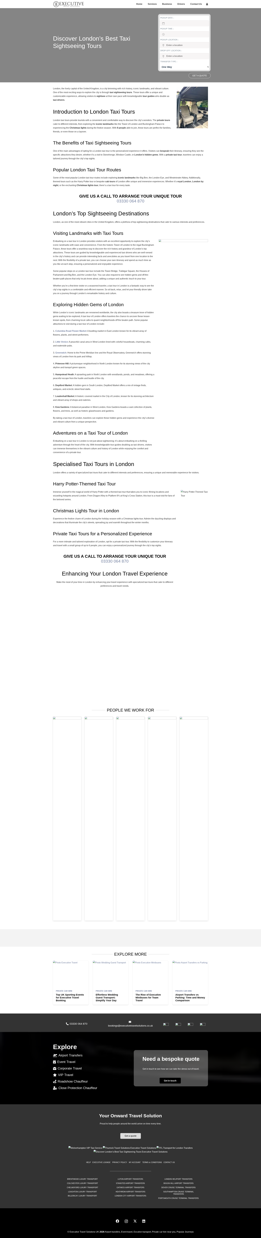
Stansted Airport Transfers (130, 1183)
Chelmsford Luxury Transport (82, 1187)
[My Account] (207, 4)
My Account (135, 1162)
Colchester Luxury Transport (82, 1183)
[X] (135, 1221)
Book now (200, 75)
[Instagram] (126, 1221)
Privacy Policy (119, 1162)
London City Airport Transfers (130, 1196)
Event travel (127, 1232)
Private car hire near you (163, 1232)
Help (88, 1162)
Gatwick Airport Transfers (130, 1187)
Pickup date (166, 18)
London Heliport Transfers (178, 1179)
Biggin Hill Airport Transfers (179, 1183)
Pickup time (166, 29)
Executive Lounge (101, 1162)
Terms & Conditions (152, 1162)
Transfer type (168, 61)
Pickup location (169, 40)
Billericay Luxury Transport (82, 1196)
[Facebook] (117, 1221)
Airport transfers (112, 1232)
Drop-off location (170, 50)
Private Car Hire (64, 991)
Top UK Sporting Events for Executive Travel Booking (70, 997)
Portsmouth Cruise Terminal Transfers (178, 1198)
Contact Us (169, 1162)
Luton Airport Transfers (130, 1179)
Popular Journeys (185, 1232)
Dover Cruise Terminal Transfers (178, 1187)
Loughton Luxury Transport (82, 1192)
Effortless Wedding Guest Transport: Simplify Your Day (107, 997)
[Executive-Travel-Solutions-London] (68, 4)
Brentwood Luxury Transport (82, 1179)
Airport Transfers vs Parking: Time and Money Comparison (190, 997)
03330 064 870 (130, 201)
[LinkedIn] (143, 1221)
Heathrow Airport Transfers (130, 1192)
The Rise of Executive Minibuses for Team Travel (148, 997)
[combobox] (184, 67)
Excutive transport (142, 1232)
